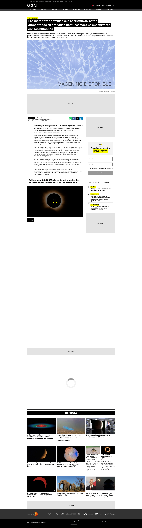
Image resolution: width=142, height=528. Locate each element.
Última (96, 5)
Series (98, 9)
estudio (31, 220)
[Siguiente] (114, 1)
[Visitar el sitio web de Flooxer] (112, 514)
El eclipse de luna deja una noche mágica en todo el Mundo (100, 189)
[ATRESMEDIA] (32, 514)
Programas (76, 9)
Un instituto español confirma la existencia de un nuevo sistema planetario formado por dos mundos (40, 436)
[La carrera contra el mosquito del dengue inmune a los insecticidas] (93, 450)
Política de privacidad (82, 521)
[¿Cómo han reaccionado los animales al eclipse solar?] (71, 484)
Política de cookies (92, 521)
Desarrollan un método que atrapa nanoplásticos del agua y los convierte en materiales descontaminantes (69, 438)
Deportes (44, 9)
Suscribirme (100, 173)
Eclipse (93, 186)
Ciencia (71, 413)
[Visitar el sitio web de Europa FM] (90, 514)
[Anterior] (28, 1)
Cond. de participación (103, 521)
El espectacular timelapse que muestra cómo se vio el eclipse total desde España (40, 494)
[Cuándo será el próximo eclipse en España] (108, 450)
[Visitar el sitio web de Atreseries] (79, 514)
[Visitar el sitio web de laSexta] (56, 514)
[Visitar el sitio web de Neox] (62, 514)
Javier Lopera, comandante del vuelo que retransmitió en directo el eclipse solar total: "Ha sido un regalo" (99, 495)
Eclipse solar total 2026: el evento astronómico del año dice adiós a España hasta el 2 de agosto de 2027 (55, 181)
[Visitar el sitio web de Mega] (73, 514)
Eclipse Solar (95, 194)
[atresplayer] (106, 5)
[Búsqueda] (113, 5)
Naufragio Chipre (40, 1)
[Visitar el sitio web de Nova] (68, 514)
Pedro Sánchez (56, 1)
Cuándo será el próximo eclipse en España (106, 456)
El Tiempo (70, 1)
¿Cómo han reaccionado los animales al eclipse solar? (70, 494)
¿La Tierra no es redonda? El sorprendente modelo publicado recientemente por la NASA (68, 464)
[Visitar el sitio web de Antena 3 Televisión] (50, 514)
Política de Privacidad (105, 168)
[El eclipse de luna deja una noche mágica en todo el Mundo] (100, 426)
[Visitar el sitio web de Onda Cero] (85, 514)
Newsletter (109, 9)
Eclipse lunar (95, 204)
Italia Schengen (48, 1)
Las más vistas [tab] (93, 183)
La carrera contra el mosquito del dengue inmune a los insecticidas (92, 457)
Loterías (54, 9)
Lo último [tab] (105, 183)
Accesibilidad (74, 524)
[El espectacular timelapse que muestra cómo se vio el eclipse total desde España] (41, 484)
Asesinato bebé (63, 1)
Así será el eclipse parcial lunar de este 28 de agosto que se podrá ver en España (100, 208)
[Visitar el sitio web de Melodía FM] (96, 514)
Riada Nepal (32, 1)
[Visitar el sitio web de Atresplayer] (104, 514)
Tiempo (65, 9)
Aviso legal (73, 521)
